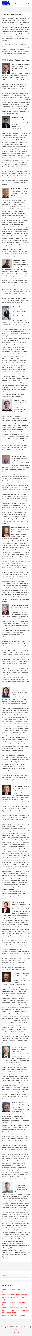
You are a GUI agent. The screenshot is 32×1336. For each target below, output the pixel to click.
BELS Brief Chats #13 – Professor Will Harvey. (15, 1307)
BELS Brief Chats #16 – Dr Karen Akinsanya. (14, 1294)
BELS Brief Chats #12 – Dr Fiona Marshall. (14, 1315)
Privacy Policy (16, 1332)
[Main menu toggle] (28, 3)
